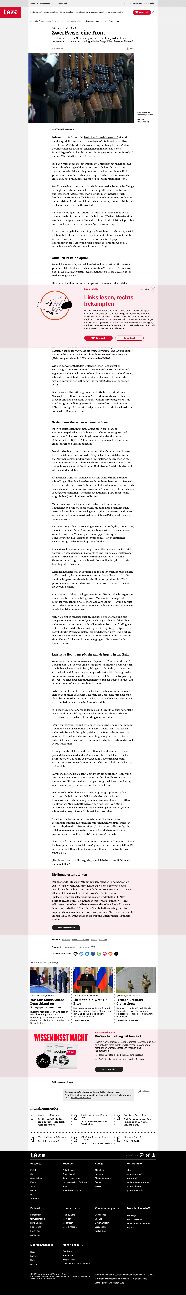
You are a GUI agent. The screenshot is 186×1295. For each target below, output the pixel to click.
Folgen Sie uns (132, 1155)
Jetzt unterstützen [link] (66, 927)
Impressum (123, 1278)
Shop (32, 1260)
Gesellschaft (46, 21)
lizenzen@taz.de (49, 1278)
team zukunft (69, 1214)
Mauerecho (35, 1227)
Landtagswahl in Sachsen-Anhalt (75, 1184)
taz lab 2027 (100, 1231)
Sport (33, 1186)
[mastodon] (142, 1156)
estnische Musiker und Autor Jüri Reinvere (81, 635)
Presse (98, 1186)
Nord (32, 1194)
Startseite (34, 21)
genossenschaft (134, 1174)
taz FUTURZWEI (134, 1219)
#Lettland (66, 939)
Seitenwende (141, 1278)
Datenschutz (111, 1278)
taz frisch (67, 1219)
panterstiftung (134, 1186)
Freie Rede (35, 1231)
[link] (36, 12)
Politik (33, 1170)
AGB (132, 1278)
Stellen (98, 1182)
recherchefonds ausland (138, 1182)
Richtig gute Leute (71, 1178)
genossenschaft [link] (135, 3)
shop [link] (54, 3)
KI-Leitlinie (149, 1274)
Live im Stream (102, 1223)
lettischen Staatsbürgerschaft (101, 137)
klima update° (36, 1223)
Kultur (33, 1182)
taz (38, 1155)
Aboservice (68, 1255)
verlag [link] (32, 3)
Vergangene (100, 1227)
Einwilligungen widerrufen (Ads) (110, 1282)
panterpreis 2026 (135, 1190)
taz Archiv (132, 1227)
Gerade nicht (144, 289)
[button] (154, 12)
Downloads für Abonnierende (76, 1263)
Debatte (58, 21)
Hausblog (99, 1174)
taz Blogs (131, 1215)
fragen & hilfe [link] (63, 3)
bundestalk (35, 1214)
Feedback (67, 1251)
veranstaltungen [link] (43, 3)
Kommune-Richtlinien (133, 1274)
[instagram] (154, 1156)
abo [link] (125, 3)
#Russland (103, 939)
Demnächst (100, 1214)
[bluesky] (148, 1156)
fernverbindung (37, 1219)
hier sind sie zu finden (81, 1097)
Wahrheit (34, 1198)
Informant (100, 1278)
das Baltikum (72, 178)
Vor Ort (98, 1219)
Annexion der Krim (67, 148)
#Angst (94, 939)
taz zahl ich (132, 1178)
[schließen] (153, 289)
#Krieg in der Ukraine (80, 939)
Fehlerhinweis (83, 947)
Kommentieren (70, 947)
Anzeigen (34, 1264)
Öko (32, 1174)
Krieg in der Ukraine (73, 21)
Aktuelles (99, 1170)
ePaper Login (69, 1259)
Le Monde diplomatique (138, 1223)
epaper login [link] (149, 3)
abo (129, 1170)
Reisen (33, 1252)
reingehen (35, 1235)
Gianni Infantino (70, 1174)
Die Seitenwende (103, 1178)
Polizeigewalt (69, 1170)
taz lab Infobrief (70, 1227)
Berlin (33, 1190)
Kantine (34, 1256)
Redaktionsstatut (113, 1274)
